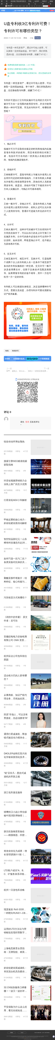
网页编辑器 (14, 1036)
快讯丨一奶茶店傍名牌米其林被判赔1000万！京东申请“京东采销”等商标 (38, 371)
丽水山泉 (18, 1036)
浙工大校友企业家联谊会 (22, 1036)
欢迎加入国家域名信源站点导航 (20, 69)
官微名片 (16, 1036)
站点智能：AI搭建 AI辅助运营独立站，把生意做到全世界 (29, 74)
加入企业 (22, 1032)
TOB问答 (12, 1036)
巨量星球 (42, 1036)
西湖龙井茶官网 (31, 1036)
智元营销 (34, 1036)
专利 (7, 350)
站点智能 (26, 1036)
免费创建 (11, 1032)
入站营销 (28, 1036)
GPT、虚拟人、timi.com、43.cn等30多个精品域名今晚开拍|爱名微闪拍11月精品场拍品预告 (16, 371)
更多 (43, 1036)
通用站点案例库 (37, 1036)
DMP (29, 1036)
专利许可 (15, 350)
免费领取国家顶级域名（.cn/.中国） (22, 64)
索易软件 (40, 1036)
